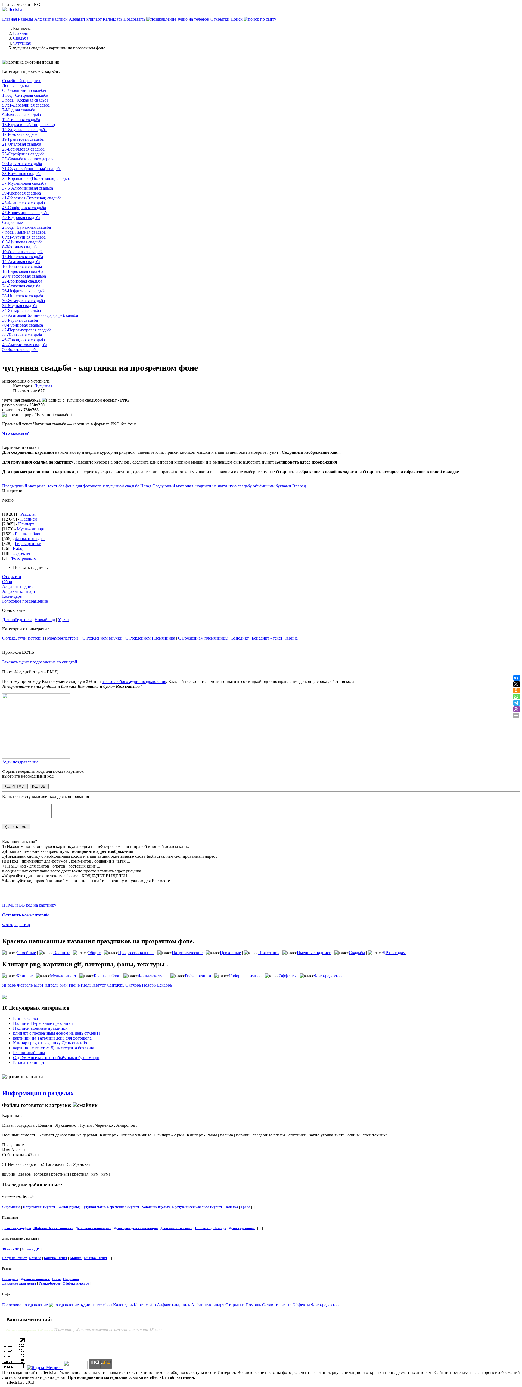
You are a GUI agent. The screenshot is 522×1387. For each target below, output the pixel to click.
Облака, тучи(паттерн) (23, 638)
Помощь (253, 1305)
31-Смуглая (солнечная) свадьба (31, 168)
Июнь (74, 985)
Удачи (63, 619)
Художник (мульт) (155, 1207)
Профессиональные (136, 952)
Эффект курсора (76, 1283)
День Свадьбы (15, 85)
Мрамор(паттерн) (63, 638)
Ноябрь (149, 985)
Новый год (45, 619)
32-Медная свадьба (19, 305)
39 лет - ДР (10, 1249)
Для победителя (17, 619)
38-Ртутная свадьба (20, 320)
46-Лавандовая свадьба (23, 339)
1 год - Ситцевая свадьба (25, 95)
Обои (7, 581)
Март (39, 985)
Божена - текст (55, 1258)
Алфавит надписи (51, 19)
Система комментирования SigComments (29, 1330)
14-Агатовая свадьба (21, 261)
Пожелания (268, 952)
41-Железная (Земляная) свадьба (31, 198)
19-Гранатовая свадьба (23, 139)
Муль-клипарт (63, 975)
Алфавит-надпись (18, 586)
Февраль (25, 985)
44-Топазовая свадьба (22, 335)
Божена (35, 1258)
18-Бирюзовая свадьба (22, 271)
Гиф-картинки (28, 543)
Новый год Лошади (210, 1228)
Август (99, 985)
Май (64, 985)
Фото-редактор (16, 924)
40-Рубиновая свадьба (22, 325)
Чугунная (43, 386)
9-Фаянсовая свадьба (21, 114)
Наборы (20, 548)
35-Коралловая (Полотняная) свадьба (36, 178)
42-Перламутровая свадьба (27, 330)
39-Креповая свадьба (21, 193)
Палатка (231, 1207)
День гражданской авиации (136, 1228)
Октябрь (133, 985)
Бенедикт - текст (267, 638)
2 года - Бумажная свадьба (26, 227)
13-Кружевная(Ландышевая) (28, 124)
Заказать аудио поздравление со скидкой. (40, 662)
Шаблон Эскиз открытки (53, 1228)
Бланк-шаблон (28, 533)
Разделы (25, 19)
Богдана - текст (14, 1258)
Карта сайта (145, 1305)
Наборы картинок (245, 975)
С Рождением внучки (102, 638)
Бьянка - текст (95, 1258)
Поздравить (134, 19)
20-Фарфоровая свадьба (24, 276)
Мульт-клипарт (31, 529)
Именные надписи (314, 952)
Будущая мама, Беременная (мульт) (110, 1207)
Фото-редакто (23, 558)
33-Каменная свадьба (21, 173)
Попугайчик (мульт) (39, 1207)
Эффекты (21, 553)
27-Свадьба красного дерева (28, 158)
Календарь (112, 19)
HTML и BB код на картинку (29, 905)
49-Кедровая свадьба (21, 217)
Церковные (230, 952)
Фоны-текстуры (30, 538)
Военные (61, 952)
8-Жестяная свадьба (20, 247)
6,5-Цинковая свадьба (22, 242)
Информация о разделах (38, 1093)
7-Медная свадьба (18, 110)
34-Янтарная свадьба (21, 310)
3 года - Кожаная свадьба (25, 100)
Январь (9, 985)
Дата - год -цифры (16, 1228)
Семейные (26, 952)
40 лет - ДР (30, 1249)
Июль (86, 985)
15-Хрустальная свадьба (24, 129)
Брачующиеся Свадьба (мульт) (197, 1207)
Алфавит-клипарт (18, 591)
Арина (291, 638)
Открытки (219, 19)
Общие (94, 952)
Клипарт (26, 524)
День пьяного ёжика (176, 1228)
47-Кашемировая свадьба (25, 212)
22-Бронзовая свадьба (22, 281)
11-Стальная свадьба (21, 119)
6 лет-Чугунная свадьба (24, 237)
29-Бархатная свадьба (22, 163)
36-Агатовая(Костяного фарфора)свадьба (40, 315)
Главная (9, 19)
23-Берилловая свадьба (23, 149)
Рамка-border (50, 1283)
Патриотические (187, 952)
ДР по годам (394, 952)
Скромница (11, 1207)
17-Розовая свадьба (20, 134)
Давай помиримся (35, 1279)
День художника (242, 1228)
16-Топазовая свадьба (22, 266)
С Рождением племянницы (203, 638)
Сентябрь (115, 985)
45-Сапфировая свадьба (24, 207)
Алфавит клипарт (85, 19)
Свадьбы (357, 952)
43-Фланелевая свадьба (23, 203)
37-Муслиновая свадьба (24, 183)
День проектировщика (93, 1228)
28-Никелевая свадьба (22, 295)
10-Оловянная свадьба (23, 251)
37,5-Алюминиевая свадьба (27, 188)
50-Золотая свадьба (20, 349)
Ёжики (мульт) (68, 1207)
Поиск (237, 19)
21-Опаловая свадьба (21, 144)
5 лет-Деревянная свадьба (26, 105)
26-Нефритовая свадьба (24, 291)
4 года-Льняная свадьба (24, 232)
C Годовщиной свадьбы (24, 90)
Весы (56, 1279)
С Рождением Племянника (150, 638)
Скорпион (71, 1279)
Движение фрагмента (19, 1283)
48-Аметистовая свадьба (24, 344)
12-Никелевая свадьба (22, 256)
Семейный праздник (21, 80)
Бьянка (76, 1258)
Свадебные (12, 222)
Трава (245, 1207)
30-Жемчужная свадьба (23, 300)
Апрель (51, 985)
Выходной (10, 1279)
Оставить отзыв (276, 1305)
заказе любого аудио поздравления (134, 681)
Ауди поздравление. (20, 762)
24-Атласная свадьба (21, 286)
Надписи (28, 519)
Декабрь (164, 985)
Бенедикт (240, 638)
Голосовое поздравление (25, 601)
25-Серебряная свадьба (23, 154)
